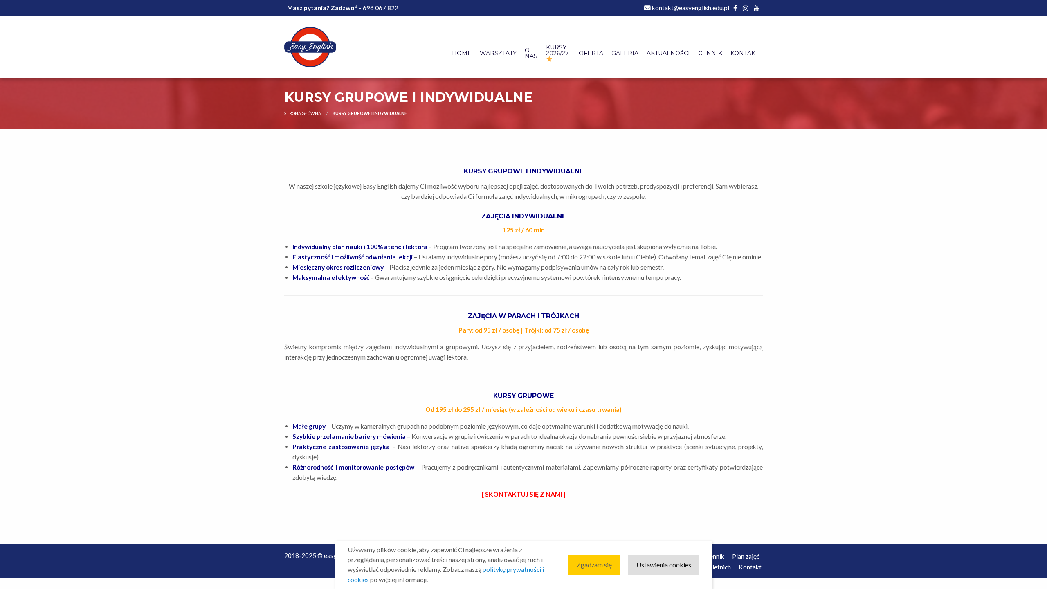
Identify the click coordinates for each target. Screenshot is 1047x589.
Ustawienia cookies (663, 565)
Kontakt (744, 53)
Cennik (710, 53)
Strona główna (302, 113)
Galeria (624, 53)
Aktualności (668, 53)
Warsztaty (498, 53)
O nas (531, 53)
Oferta (591, 53)
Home (462, 53)
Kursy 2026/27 (557, 50)
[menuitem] (462, 54)
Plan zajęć (745, 556)
